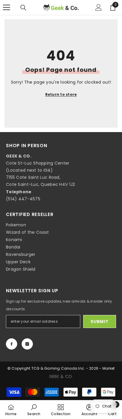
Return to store (61, 94)
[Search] (23, 7)
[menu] (6, 7)
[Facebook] (11, 344)
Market (108, 368)
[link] (34, 409)
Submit (99, 321)
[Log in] (98, 7)
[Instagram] (27, 344)
